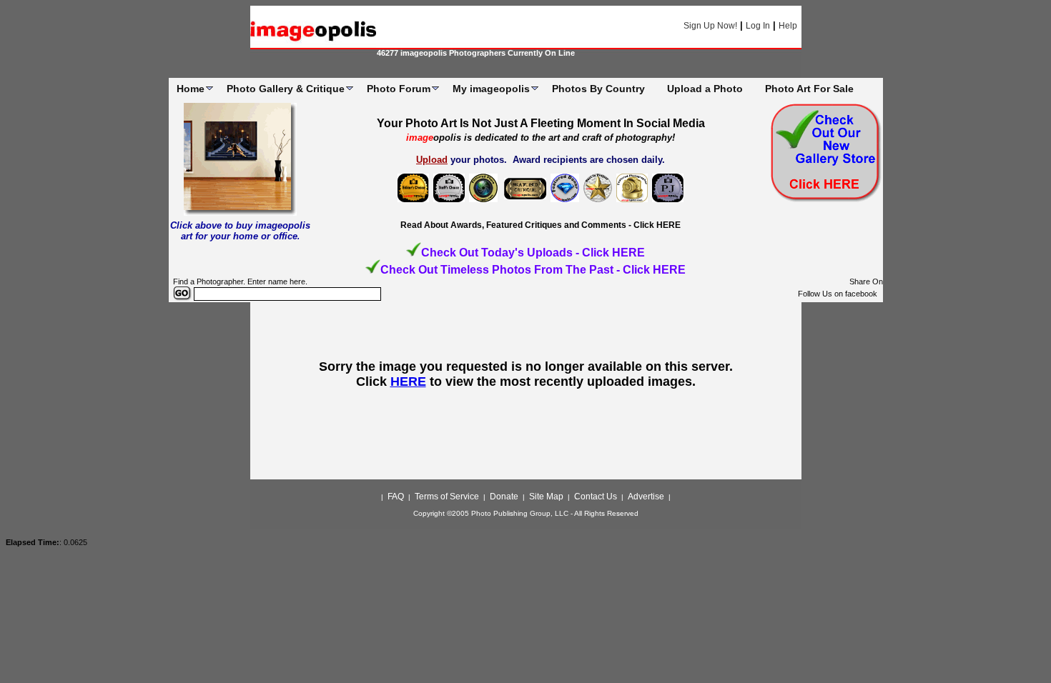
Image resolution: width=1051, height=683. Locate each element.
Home (190, 88)
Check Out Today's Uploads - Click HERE (533, 252)
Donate (504, 497)
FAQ (396, 497)
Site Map (546, 497)
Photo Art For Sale (809, 88)
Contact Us (595, 497)
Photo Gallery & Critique (286, 88)
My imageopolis (491, 88)
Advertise (646, 497)
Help (788, 26)
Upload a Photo (705, 88)
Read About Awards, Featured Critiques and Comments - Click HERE (540, 225)
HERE (408, 381)
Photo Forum (398, 88)
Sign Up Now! (710, 26)
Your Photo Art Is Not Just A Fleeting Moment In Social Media (541, 123)
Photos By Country (598, 88)
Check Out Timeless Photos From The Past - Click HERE (533, 270)
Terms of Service (447, 497)
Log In (758, 26)
